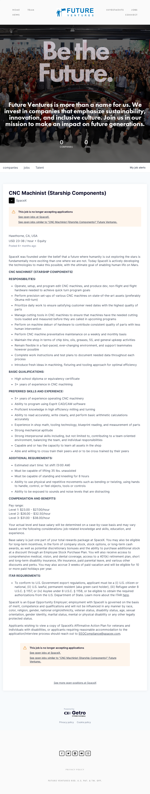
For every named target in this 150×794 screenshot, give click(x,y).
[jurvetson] (75, 753)
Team (31, 9)
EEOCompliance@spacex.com (99, 633)
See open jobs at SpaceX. (33, 216)
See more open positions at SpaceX (75, 682)
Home (16, 9)
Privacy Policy (75, 769)
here (126, 595)
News (16, 14)
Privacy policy (66, 722)
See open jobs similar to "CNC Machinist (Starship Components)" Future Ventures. (67, 222)
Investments (115, 9)
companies (10, 167)
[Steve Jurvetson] (61, 753)
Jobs (134, 9)
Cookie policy (84, 722)
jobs (27, 167)
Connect (131, 14)
